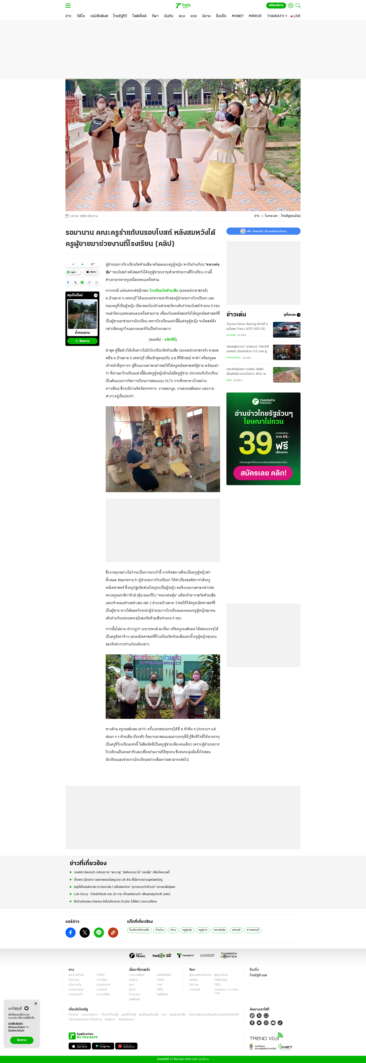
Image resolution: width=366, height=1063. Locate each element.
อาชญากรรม (233, 357)
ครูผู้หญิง (187, 930)
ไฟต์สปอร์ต (220, 980)
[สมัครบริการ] (263, 439)
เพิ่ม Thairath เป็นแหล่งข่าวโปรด (267, 231)
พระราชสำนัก (76, 975)
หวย (159, 984)
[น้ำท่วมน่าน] (82, 314)
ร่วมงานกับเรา (90, 1014)
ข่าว (256, 216)
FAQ (164, 1014)
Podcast (134, 994)
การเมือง (102, 980)
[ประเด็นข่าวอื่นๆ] (96, 295)
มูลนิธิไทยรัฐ (129, 1014)
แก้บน (173, 930)
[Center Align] (36, 1003)
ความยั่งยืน (103, 994)
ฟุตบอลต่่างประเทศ (200, 975)
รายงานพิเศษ (137, 975)
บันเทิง (160, 980)
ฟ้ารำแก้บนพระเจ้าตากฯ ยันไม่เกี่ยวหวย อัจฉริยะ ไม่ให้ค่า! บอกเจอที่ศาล (115, 901)
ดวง (131, 984)
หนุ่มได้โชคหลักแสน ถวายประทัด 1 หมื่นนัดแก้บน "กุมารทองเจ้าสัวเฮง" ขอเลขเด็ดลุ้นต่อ (124, 887)
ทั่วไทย (101, 975)
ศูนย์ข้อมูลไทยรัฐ (148, 1014)
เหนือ (229, 380)
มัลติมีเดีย (134, 999)
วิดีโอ (160, 989)
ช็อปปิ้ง (254, 970)
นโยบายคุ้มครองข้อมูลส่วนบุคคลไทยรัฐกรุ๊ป (214, 1014)
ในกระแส (271, 216)
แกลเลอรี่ (194, 989)
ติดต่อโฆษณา (126, 1019)
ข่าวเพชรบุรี (253, 930)
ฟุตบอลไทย (220, 975)
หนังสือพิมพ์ (164, 975)
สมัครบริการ (276, 5)
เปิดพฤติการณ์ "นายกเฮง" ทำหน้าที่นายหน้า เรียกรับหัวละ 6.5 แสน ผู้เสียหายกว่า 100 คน (247, 349)
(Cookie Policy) (16, 1030)
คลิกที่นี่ (170, 339)
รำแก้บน (159, 930)
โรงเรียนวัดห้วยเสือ (164, 290)
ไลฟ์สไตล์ (162, 994)
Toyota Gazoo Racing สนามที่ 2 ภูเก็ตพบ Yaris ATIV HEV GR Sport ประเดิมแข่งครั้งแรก (247, 327)
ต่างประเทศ (103, 984)
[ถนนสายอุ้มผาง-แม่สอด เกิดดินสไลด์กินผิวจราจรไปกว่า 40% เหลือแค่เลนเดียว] (287, 375)
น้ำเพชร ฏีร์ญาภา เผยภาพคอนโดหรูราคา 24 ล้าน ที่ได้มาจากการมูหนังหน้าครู (118, 879)
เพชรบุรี (236, 930)
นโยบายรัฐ (75, 984)
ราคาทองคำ (76, 994)
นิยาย (132, 989)
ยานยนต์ (231, 335)
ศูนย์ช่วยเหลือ (178, 1014)
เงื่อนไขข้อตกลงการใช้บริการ (85, 1019)
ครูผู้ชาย (202, 930)
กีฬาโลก (194, 984)
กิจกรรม (73, 1014)
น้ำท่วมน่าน (82, 333)
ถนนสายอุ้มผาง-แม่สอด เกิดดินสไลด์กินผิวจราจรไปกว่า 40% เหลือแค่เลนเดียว (247, 372)
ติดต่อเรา (110, 1019)
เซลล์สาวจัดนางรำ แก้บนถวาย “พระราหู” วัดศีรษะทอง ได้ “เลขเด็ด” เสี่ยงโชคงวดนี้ (121, 872)
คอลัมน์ (133, 980)
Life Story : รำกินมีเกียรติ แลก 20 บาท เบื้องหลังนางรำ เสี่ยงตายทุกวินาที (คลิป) (122, 894)
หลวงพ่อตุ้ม (220, 930)
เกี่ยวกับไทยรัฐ (109, 1014)
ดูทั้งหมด (290, 315)
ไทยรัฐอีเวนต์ (258, 975)
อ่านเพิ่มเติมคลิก (16, 1025)
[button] (68, 282)
